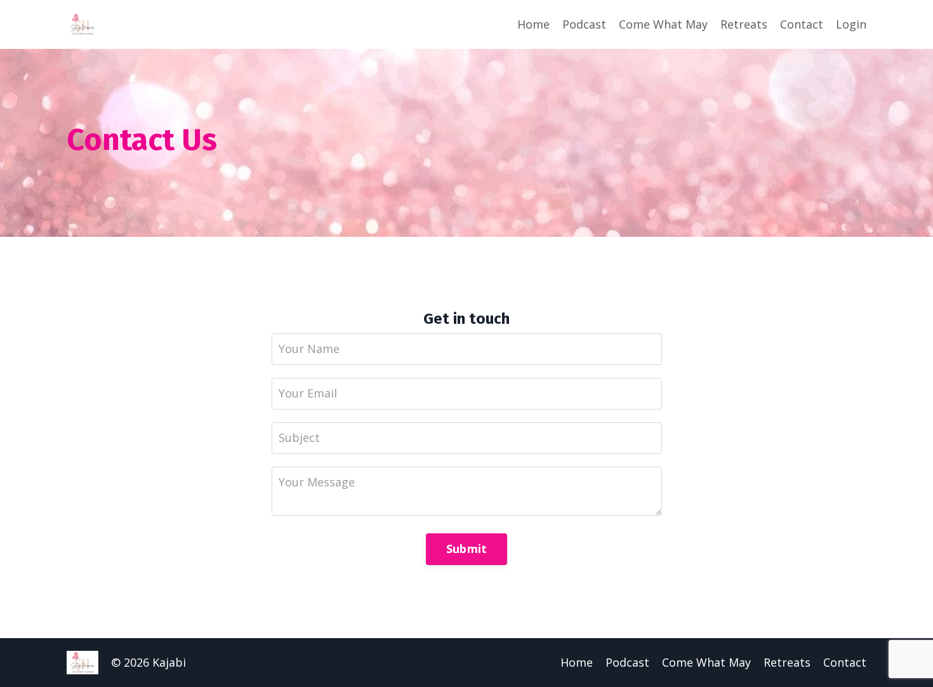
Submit (466, 548)
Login (851, 24)
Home (533, 24)
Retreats (743, 24)
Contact (801, 24)
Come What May (663, 24)
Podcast (584, 24)
